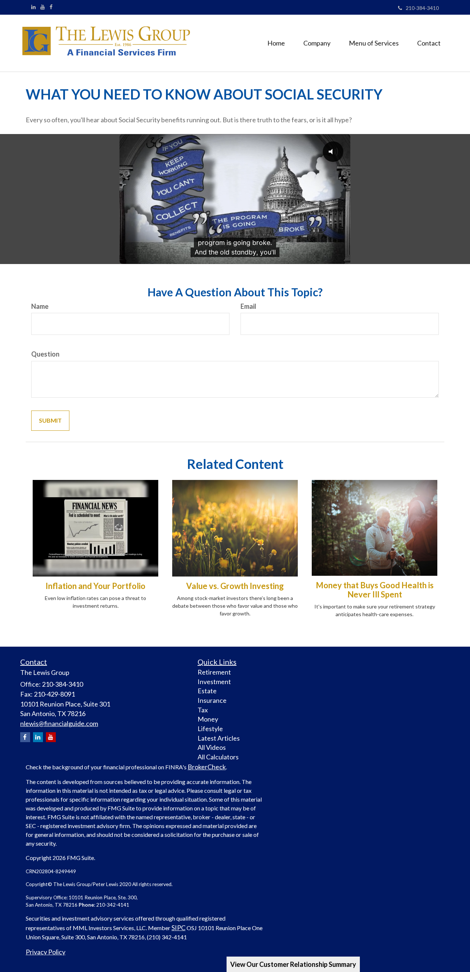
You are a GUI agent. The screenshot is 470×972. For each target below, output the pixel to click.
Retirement (214, 672)
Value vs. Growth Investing (235, 586)
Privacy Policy (45, 952)
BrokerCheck (207, 767)
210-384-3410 (422, 8)
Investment (214, 681)
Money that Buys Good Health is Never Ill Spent (375, 589)
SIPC (178, 928)
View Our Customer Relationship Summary (293, 964)
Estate (207, 691)
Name (39, 306)
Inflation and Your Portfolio (95, 586)
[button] (317, 43)
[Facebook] (51, 7)
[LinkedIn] (33, 7)
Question (45, 354)
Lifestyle (210, 729)
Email (248, 306)
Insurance (212, 700)
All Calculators (218, 757)
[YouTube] (42, 7)
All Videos (212, 747)
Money (208, 719)
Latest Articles (219, 738)
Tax (203, 710)
